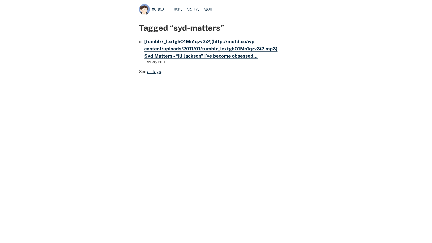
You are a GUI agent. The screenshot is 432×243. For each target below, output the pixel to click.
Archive (193, 9)
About (209, 9)
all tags (154, 71)
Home (178, 9)
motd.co (158, 9)
